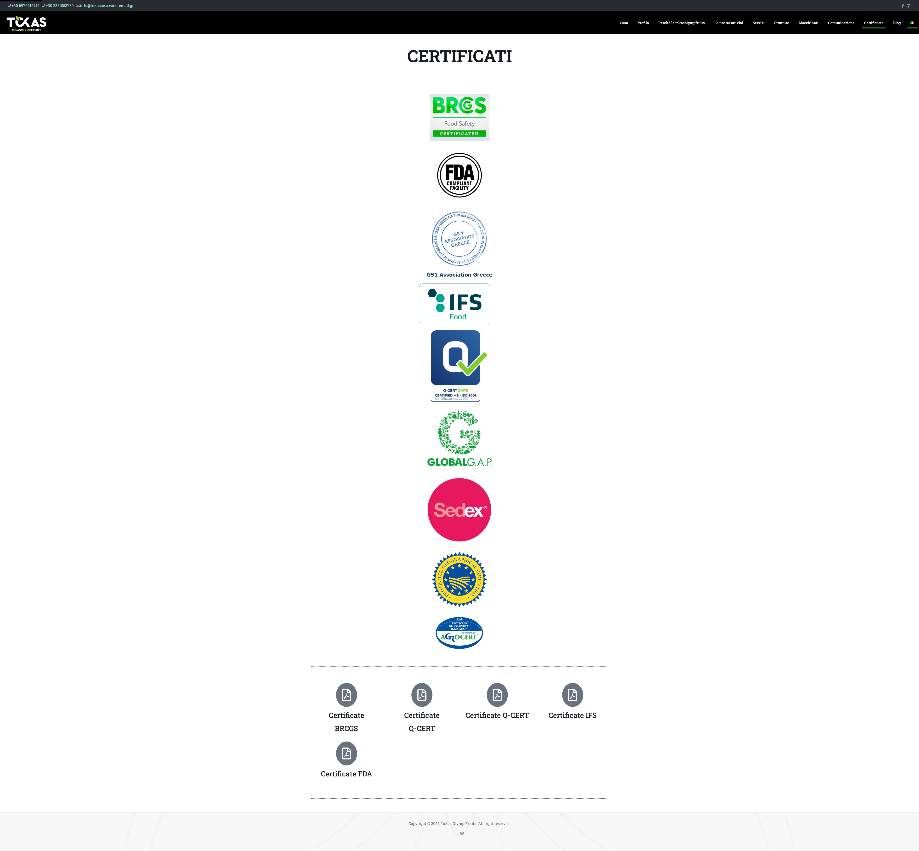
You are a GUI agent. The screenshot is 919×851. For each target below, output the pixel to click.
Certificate (346, 715)
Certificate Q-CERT (497, 715)
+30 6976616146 (25, 5)
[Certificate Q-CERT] (497, 695)
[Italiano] (912, 22)
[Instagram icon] (908, 5)
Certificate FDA (346, 773)
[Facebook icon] (902, 5)
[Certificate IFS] (572, 695)
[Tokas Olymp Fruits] (26, 22)
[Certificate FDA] (346, 753)
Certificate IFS (573, 715)
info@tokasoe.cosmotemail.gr (107, 5)
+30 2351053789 (60, 5)
